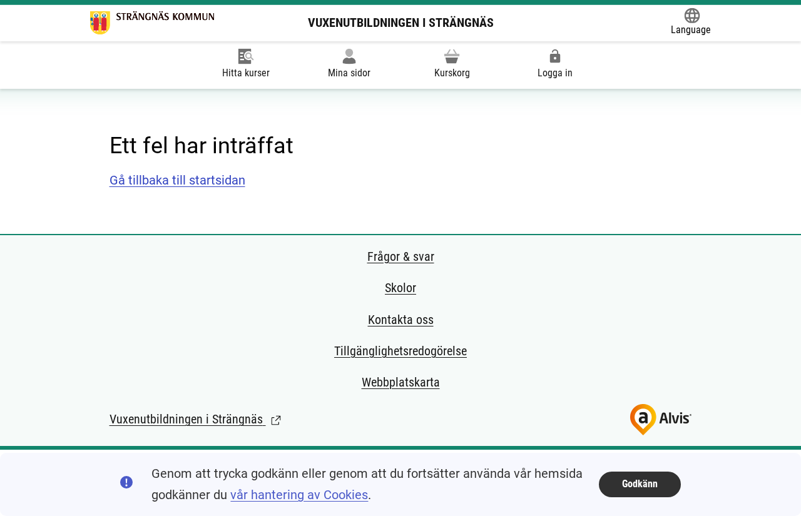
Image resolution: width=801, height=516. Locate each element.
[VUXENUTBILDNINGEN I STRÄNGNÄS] (152, 22)
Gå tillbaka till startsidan (177, 180)
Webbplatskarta (401, 382)
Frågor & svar (400, 256)
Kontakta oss (401, 319)
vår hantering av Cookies (299, 494)
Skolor (400, 287)
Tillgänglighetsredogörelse (400, 350)
